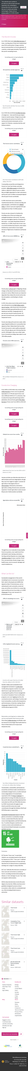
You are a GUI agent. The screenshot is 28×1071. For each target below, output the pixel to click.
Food (16, 990)
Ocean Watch (18, 988)
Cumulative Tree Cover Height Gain (16, 922)
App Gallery (5, 990)
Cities (16, 996)
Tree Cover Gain (15, 934)
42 (10, 330)
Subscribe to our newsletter (10, 1034)
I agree (23, 7)
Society (17, 992)
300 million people (12, 188)
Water (16, 998)
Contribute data (6, 1022)
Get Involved (5, 1017)
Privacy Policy (18, 1011)
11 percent (4, 705)
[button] (22, 149)
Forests (17, 986)
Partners (17, 1002)
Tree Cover (14, 907)
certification (19, 686)
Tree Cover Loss (15, 948)
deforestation (5, 485)
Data (3, 982)
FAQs (16, 1004)
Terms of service (19, 1010)
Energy (17, 984)
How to (17, 1006)
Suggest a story (6, 1020)
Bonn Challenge (17, 796)
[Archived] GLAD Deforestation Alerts (15, 963)
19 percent (4, 592)
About (16, 999)
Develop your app (7, 1025)
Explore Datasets (7, 984)
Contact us (18, 1008)
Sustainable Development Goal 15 (11, 814)
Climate (17, 994)
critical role (12, 289)
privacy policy (5, 13)
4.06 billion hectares (19, 41)
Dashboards (18, 982)
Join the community (7, 1023)
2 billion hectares (11, 720)
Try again (14, 63)
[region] (14, 1046)
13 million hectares (20, 113)
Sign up (4, 1027)
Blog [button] (3, 999)
